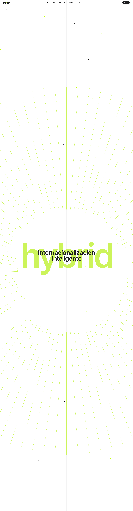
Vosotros (65, 2)
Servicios (71, 2)
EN (120, 2)
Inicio (54, 2)
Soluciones (78, 2)
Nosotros (59, 2)
